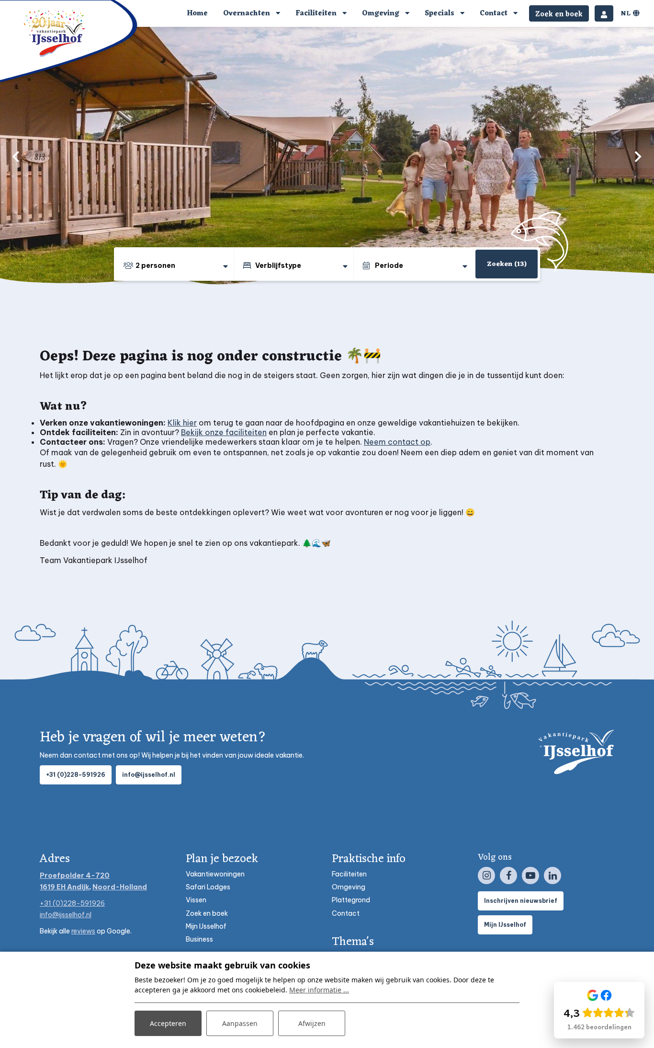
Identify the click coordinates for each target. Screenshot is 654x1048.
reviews (83, 931)
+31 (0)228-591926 (75, 774)
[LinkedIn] (552, 875)
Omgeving (348, 887)
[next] (638, 156)
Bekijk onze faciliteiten (224, 432)
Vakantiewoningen (215, 874)
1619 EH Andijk (64, 887)
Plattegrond (351, 900)
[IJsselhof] (55, 33)
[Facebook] (508, 875)
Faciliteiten (349, 874)
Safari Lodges (208, 887)
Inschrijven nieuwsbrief (520, 900)
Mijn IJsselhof (206, 926)
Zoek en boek (207, 913)
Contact (346, 913)
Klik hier (182, 422)
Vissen (196, 900)
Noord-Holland (119, 887)
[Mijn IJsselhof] (604, 13)
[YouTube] (530, 875)
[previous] (15, 156)
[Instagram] (486, 875)
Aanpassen (240, 1023)
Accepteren (168, 1023)
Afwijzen (312, 1023)
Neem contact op (397, 442)
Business (199, 939)
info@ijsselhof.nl (148, 774)
